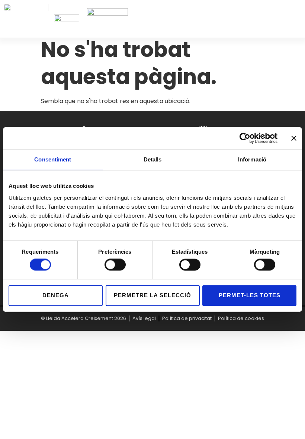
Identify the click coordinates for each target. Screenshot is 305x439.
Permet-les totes (249, 295)
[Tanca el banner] (293, 138)
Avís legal (144, 318)
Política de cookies (241, 318)
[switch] (115, 265)
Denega (55, 295)
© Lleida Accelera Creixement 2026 (83, 318)
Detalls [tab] (153, 159)
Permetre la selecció (152, 295)
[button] (299, 19)
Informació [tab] (252, 159)
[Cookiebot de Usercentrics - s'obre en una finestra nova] (244, 138)
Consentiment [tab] (52, 159)
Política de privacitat (187, 318)
